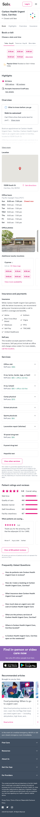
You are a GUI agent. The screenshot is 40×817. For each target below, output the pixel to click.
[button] (18, 241)
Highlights (12, 26)
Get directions (30, 185)
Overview (23, 26)
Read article (8, 722)
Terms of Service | (16, 800)
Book (4, 26)
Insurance (33, 26)
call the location (8, 349)
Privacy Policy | (6, 800)
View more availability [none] (13, 282)
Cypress (8, 262)
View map (17, 266)
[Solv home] (6, 4)
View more (15, 120)
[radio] (11, 51)
